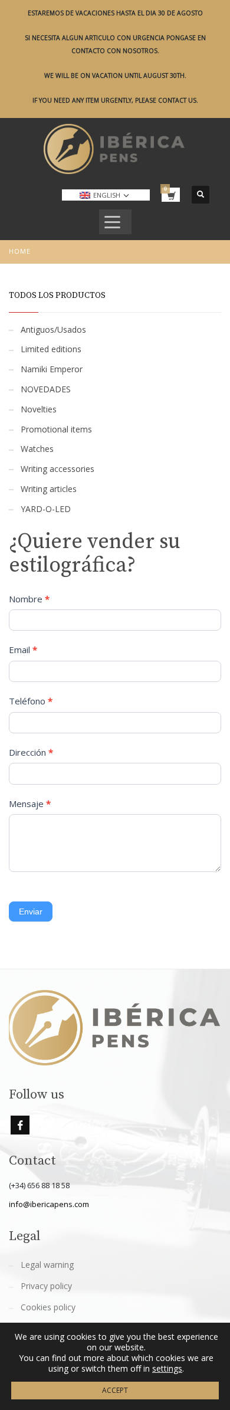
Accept (115, 1390)
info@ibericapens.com (49, 1204)
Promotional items (56, 429)
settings (167, 1368)
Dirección (31, 752)
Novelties (39, 409)
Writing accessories (57, 468)
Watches (37, 448)
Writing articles (49, 488)
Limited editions (51, 349)
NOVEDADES (46, 389)
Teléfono (30, 701)
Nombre (29, 599)
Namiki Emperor (52, 369)
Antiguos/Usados (53, 329)
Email (23, 649)
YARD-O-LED (46, 508)
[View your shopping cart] (171, 195)
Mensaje (30, 803)
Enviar (30, 911)
